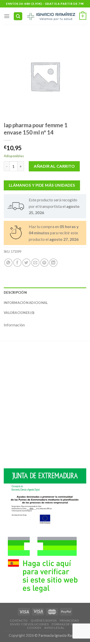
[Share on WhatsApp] (8, 262)
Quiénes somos (44, 620)
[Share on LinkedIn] (53, 262)
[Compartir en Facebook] (17, 262)
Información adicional (26, 303)
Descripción (15, 292)
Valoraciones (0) (19, 313)
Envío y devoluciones (29, 624)
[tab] (45, 292)
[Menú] (7, 16)
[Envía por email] (35, 262)
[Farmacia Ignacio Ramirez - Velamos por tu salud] (51, 16)
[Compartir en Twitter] (26, 262)
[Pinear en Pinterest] (44, 262)
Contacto (19, 620)
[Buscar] (18, 16)
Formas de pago (66, 624)
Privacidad (69, 620)
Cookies (34, 628)
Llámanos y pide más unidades (42, 185)
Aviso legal (54, 628)
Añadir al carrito (54, 166)
